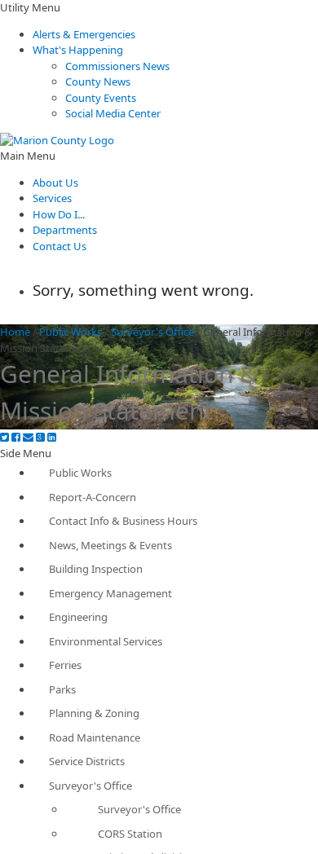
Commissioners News (117, 66)
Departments (65, 229)
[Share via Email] (28, 437)
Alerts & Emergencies (84, 34)
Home (15, 331)
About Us (55, 182)
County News (97, 81)
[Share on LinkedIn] (51, 437)
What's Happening (78, 49)
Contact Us (59, 246)
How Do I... (59, 214)
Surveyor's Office (152, 331)
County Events (100, 97)
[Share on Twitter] (4, 437)
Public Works (70, 331)
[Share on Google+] (40, 437)
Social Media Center (113, 113)
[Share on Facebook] (15, 437)
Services (52, 198)
